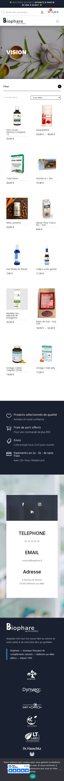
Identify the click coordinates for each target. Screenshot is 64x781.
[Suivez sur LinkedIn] (32, 512)
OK (32, 776)
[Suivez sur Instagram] (40, 504)
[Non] (60, 769)
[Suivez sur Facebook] (23, 504)
